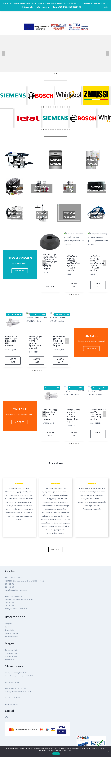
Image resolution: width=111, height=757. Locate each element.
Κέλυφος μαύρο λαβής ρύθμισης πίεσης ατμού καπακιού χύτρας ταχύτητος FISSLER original (50, 261)
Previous (3, 53)
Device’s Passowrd (11, 637)
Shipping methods (11, 653)
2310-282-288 (9, 584)
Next (107, 53)
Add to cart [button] (74, 285)
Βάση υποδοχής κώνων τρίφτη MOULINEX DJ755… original (12, 341)
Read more (50, 286)
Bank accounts (10, 660)
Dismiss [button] (105, 7)
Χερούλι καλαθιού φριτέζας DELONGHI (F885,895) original (60, 341)
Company (8, 624)
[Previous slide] (44, 263)
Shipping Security (11, 656)
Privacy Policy (9, 630)
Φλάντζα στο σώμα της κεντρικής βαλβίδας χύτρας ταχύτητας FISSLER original (97, 263)
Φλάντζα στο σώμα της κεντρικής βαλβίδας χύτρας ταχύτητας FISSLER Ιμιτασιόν (74, 263)
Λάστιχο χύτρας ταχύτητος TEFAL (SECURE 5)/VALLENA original (35, 342)
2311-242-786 (9, 587)
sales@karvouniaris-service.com (16, 590)
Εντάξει (56, 754)
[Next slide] (104, 263)
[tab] (41, 107)
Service (7, 627)
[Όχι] (108, 751)
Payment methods (11, 650)
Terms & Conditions (11, 633)
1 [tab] (54, 73)
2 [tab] (57, 73)
